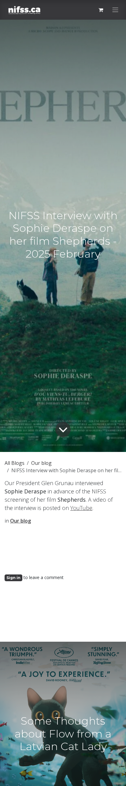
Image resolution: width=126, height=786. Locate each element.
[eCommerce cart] (100, 10)
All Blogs (14, 463)
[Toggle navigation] (115, 10)
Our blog (41, 463)
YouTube (81, 508)
